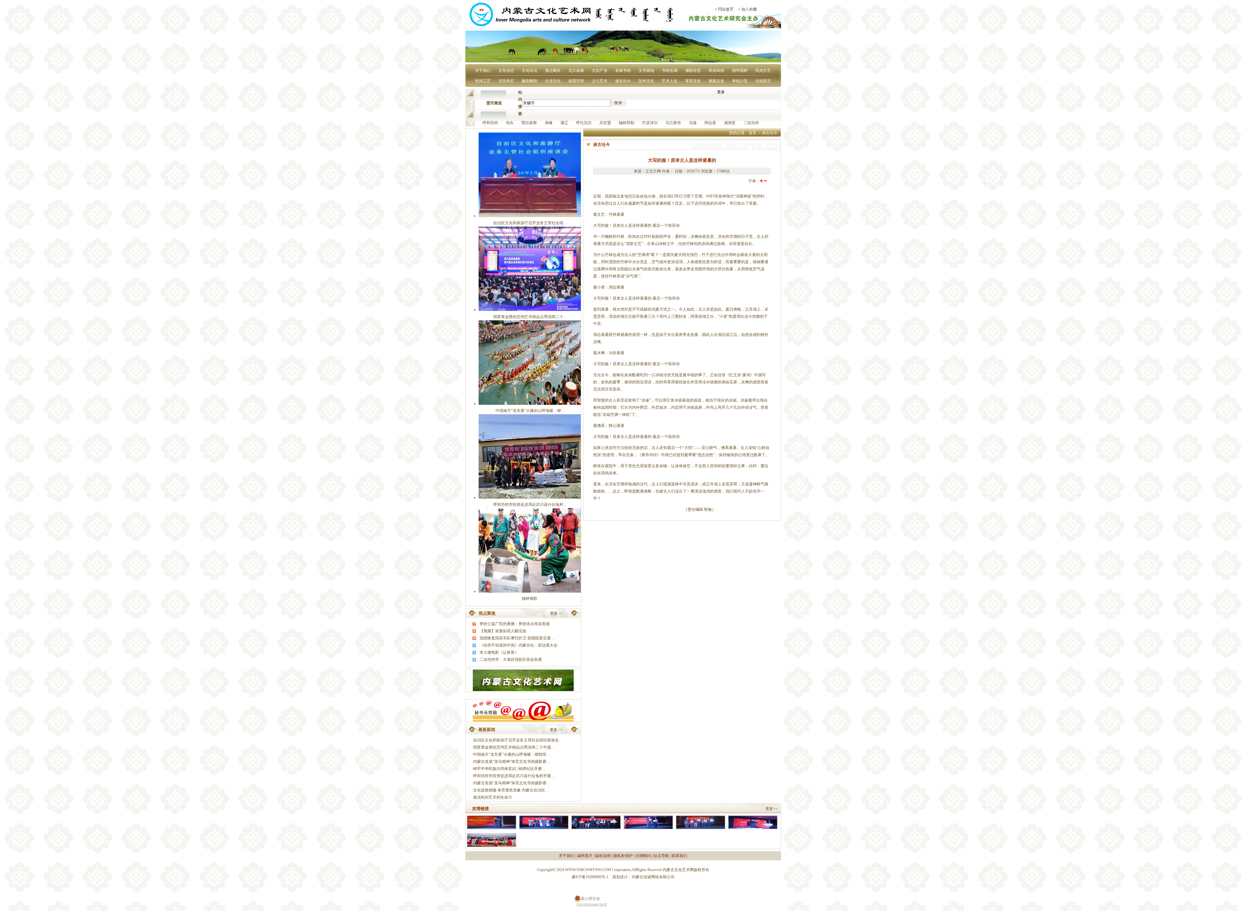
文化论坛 (529, 70)
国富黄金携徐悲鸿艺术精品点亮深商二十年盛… (514, 747)
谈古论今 (623, 81)
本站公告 (740, 81)
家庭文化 (716, 81)
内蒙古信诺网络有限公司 (653, 877)
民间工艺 (483, 81)
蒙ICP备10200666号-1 (590, 877)
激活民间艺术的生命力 (492, 797)
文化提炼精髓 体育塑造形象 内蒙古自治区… (511, 790)
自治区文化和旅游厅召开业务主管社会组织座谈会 (516, 740)
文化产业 (599, 70)
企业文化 (553, 81)
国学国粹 (740, 70)
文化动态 (506, 70)
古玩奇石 (506, 81)
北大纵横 (576, 70)
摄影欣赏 (693, 70)
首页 (752, 133)
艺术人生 (670, 81)
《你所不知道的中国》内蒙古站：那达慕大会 (518, 645)
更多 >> (556, 613)
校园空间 (576, 81)
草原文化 (693, 81)
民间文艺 (763, 70)
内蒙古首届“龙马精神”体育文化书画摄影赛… (511, 761)
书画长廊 (670, 70)
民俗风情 (716, 70)
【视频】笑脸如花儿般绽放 (503, 631)
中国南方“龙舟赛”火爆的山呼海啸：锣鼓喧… (511, 754)
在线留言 (763, 81)
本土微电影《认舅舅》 (499, 652)
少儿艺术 (599, 81)
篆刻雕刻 (529, 81)
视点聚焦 (553, 70)
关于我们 (483, 70)
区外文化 (646, 81)
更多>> (771, 808)
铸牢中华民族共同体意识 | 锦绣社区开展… (509, 768)
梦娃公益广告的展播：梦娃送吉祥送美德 (515, 624)
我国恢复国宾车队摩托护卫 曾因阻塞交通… (517, 638)
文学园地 (646, 70)
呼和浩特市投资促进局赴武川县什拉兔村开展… (514, 776)
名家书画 (623, 70)
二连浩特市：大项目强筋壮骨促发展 (511, 659)
